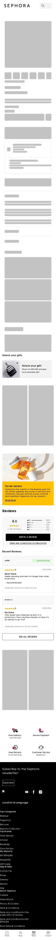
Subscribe (8, 783)
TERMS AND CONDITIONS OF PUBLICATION (28, 543)
